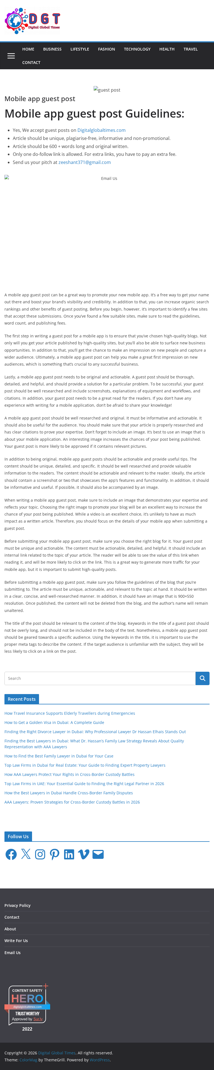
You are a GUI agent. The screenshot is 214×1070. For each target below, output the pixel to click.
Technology (137, 49)
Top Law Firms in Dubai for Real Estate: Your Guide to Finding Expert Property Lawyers (85, 765)
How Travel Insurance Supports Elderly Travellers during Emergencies (69, 713)
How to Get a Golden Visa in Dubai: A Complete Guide (54, 722)
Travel (191, 49)
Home (28, 49)
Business (52, 49)
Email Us (12, 952)
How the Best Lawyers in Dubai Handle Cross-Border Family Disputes (68, 792)
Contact (31, 62)
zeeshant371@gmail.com (85, 162)
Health (167, 49)
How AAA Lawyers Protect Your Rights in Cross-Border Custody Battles (69, 774)
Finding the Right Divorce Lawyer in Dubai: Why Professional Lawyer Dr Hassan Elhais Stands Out (95, 731)
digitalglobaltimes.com (27, 1006)
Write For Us (16, 940)
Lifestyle (79, 49)
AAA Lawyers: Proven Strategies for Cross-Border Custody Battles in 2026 (72, 802)
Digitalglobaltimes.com (101, 130)
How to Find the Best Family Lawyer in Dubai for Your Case (58, 756)
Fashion (106, 49)
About (10, 928)
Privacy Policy (17, 905)
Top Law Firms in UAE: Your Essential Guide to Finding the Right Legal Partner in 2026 (84, 783)
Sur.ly (38, 1019)
